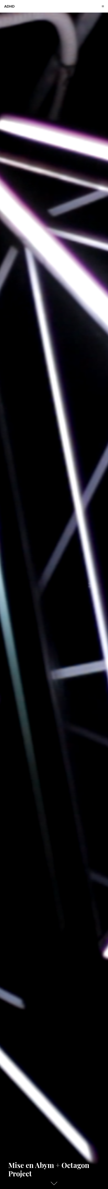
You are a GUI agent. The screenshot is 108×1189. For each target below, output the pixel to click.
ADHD (9, 6)
